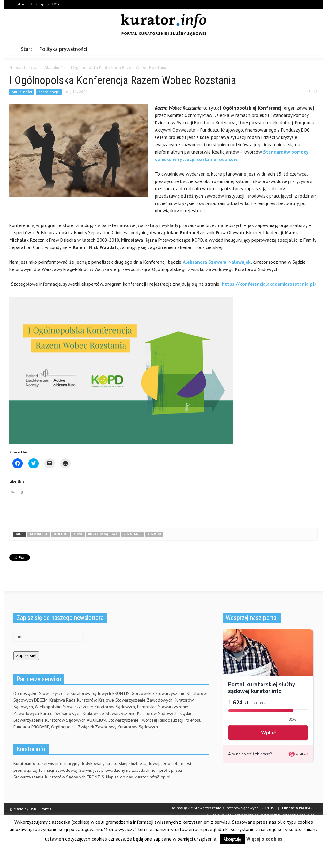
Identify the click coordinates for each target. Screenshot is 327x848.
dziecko (60, 534)
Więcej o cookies (264, 839)
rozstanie (132, 534)
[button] (311, 48)
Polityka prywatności (63, 49)
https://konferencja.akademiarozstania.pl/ (269, 284)
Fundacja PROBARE (298, 808)
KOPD (77, 534)
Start (26, 49)
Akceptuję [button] (232, 839)
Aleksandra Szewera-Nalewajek (217, 262)
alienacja (39, 534)
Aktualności (22, 91)
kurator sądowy (102, 534)
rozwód (154, 534)
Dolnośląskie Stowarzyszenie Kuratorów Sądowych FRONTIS (222, 808)
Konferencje (48, 91)
